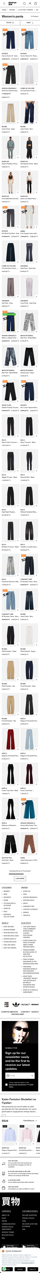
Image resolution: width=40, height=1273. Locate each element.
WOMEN (7, 891)
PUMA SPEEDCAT (10, 942)
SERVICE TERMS (8, 1232)
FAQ (23, 1229)
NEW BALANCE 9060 (11, 936)
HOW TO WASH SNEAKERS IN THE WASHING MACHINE (30, 961)
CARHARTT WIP (28, 906)
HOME (6, 900)
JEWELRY (7, 908)
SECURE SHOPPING (29, 1215)
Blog (3, 1238)
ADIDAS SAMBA (9, 930)
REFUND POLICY (8, 1235)
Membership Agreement (17, 1084)
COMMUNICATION (8, 1224)
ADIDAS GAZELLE (10, 939)
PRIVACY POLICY (28, 1218)
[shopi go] (12, 3)
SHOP (4, 1218)
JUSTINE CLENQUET (30, 909)
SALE (5, 911)
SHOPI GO (26, 891)
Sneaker (7, 897)
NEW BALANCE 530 (11, 933)
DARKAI (26, 912)
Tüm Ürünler (28, 1121)
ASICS (25, 903)
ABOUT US (5, 1215)
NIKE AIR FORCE (9, 945)
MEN (5, 894)
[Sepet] (35, 3)
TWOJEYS (26, 915)
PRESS (4, 1221)
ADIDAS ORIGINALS (30, 897)
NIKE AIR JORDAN (10, 948)
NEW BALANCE (28, 900)
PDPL (24, 1221)
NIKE (25, 894)
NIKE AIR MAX (9, 927)
